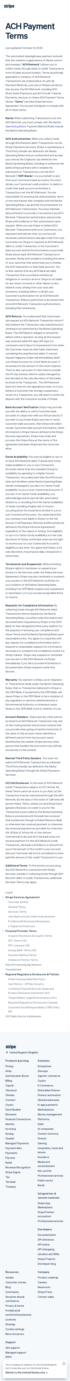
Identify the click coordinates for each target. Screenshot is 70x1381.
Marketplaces (46, 1109)
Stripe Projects (46, 1259)
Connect (10, 1100)
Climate (9, 1095)
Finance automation (49, 1095)
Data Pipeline (13, 1109)
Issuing (9, 1133)
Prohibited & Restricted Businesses (29, 921)
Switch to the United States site (25, 1372)
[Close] (63, 1364)
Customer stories (15, 1282)
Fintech (42, 1138)
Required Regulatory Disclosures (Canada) (33, 1002)
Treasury (10, 1186)
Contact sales (46, 1296)
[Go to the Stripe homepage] (9, 1047)
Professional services (50, 1175)
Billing (8, 1080)
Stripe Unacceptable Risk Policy (26, 979)
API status (44, 1244)
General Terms (17, 907)
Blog (8, 1287)
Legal (9, 892)
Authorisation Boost (17, 1075)
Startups (43, 1071)
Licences (10, 1319)
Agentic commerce (49, 1075)
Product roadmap (48, 1277)
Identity (10, 1124)
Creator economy (48, 1133)
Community (12, 1292)
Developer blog (47, 1263)
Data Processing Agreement (23, 964)
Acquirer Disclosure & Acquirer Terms (30, 935)
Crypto (9, 1104)
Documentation (47, 1234)
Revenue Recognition (18, 1167)
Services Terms (17, 911)
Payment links (13, 1148)
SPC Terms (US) (17, 940)
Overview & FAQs (18, 902)
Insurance (43, 1157)
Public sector (45, 1180)
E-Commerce (45, 1085)
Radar (8, 1162)
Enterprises (44, 1066)
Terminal (10, 1181)
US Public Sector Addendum (23, 1016)
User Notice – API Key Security (26, 984)
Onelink (9, 1138)
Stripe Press (45, 1292)
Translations (13, 969)
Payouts (10, 1157)
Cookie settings (14, 1329)
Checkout (11, 1090)
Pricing (9, 1066)
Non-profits (44, 1170)
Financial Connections (18, 1119)
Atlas (8, 1071)
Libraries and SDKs (49, 1254)
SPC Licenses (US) (19, 945)
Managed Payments (17, 1143)
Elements (11, 1114)
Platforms (43, 1119)
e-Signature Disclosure (21, 926)
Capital (9, 1085)
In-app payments (48, 1104)
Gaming (42, 1143)
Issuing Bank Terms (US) (22, 950)
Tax (7, 1177)
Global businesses (48, 1100)
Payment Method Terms (22, 955)
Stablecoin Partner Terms (23, 960)
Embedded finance (49, 1090)
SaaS (41, 1124)
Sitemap (10, 1324)
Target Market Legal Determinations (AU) (32, 997)
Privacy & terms (14, 1305)
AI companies (46, 1128)
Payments (11, 1153)
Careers (42, 1282)
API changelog (46, 1249)
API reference (46, 1239)
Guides (9, 1277)
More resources (14, 1334)
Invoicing (10, 1128)
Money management (50, 1114)
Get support (12, 1347)
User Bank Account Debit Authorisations (31, 916)
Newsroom (44, 1287)
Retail (41, 1185)
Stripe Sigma (12, 1172)
